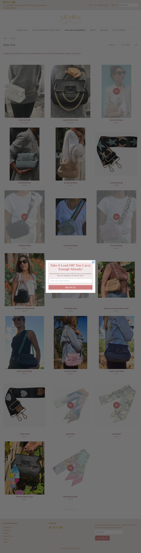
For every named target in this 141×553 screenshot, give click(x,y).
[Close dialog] (93, 262)
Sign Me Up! (70, 287)
